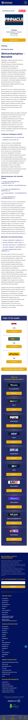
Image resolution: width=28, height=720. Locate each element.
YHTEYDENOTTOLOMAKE (18, 696)
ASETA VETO (14, 40)
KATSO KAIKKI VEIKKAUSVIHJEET (14, 369)
